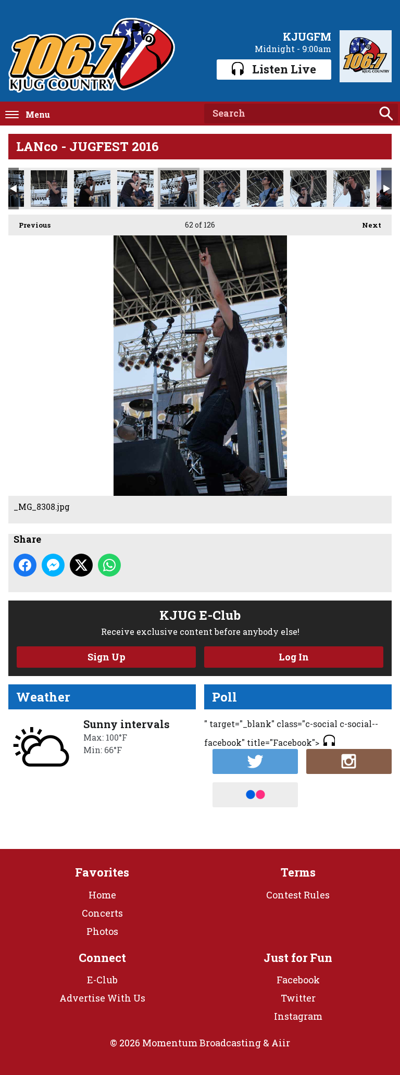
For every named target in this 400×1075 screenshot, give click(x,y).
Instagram (298, 1016)
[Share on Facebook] (25, 565)
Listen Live (284, 69)
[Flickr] (255, 794)
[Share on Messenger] (53, 565)
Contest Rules (298, 895)
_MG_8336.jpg (351, 188)
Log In (294, 657)
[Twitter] (255, 761)
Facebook (298, 979)
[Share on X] (81, 565)
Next (366, 225)
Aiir (280, 1042)
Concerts (102, 913)
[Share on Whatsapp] (109, 565)
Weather (43, 697)
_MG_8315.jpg (222, 188)
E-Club (102, 979)
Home (102, 895)
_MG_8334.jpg (308, 188)
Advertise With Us (102, 998)
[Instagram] (349, 761)
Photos (102, 931)
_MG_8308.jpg (178, 188)
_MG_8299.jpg (92, 188)
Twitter (298, 998)
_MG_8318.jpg (265, 188)
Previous (29, 225)
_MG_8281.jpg (49, 188)
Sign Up (107, 657)
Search (386, 113)
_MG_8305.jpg (135, 188)
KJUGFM (307, 36)
